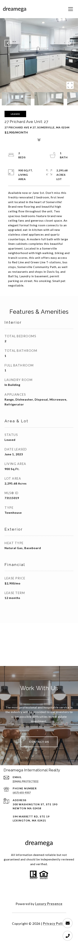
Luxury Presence (48, 904)
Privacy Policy (54, 924)
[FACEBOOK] (29, 892)
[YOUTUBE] (48, 892)
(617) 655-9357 (22, 792)
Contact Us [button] (39, 741)
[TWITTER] (39, 892)
